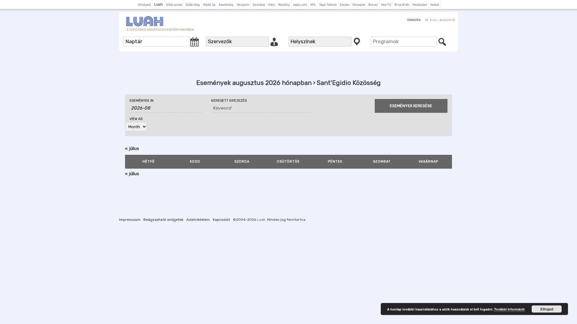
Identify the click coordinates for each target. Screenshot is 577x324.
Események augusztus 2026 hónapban (254, 82)
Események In (142, 100)
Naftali (434, 4)
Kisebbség (226, 4)
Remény (284, 4)
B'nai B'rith (402, 4)
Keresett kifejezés (229, 100)
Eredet (344, 4)
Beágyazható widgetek (163, 220)
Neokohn (243, 4)
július (132, 148)
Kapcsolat (221, 220)
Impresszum (129, 220)
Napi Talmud (328, 4)
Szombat (259, 4)
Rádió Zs (209, 4)
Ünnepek (359, 4)
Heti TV (386, 4)
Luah (261, 220)
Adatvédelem (198, 220)
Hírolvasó (144, 4)
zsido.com (300, 4)
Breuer (373, 4)
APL (313, 4)
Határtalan (420, 4)
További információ (509, 309)
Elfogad (546, 309)
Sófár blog (192, 4)
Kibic (271, 4)
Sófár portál (174, 4)
